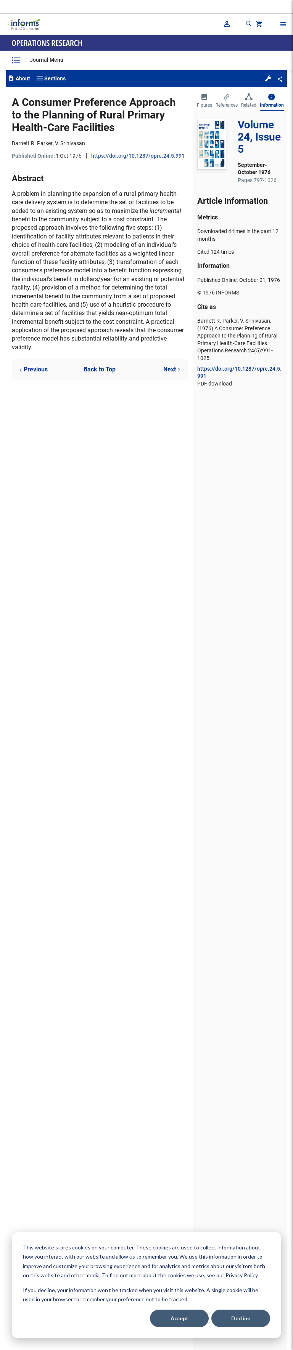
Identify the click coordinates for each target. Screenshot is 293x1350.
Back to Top (100, 369)
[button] (268, 78)
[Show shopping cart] (258, 25)
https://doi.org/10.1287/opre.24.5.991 (138, 156)
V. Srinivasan (70, 143)
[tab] (204, 101)
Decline (240, 1318)
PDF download (214, 384)
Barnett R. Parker (32, 143)
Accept (179, 1318)
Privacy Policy (241, 1275)
